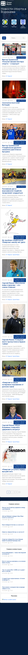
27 (16, 492)
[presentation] (23, 16)
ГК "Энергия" (9, 76)
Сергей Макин (16, 254)
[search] (24, 38)
